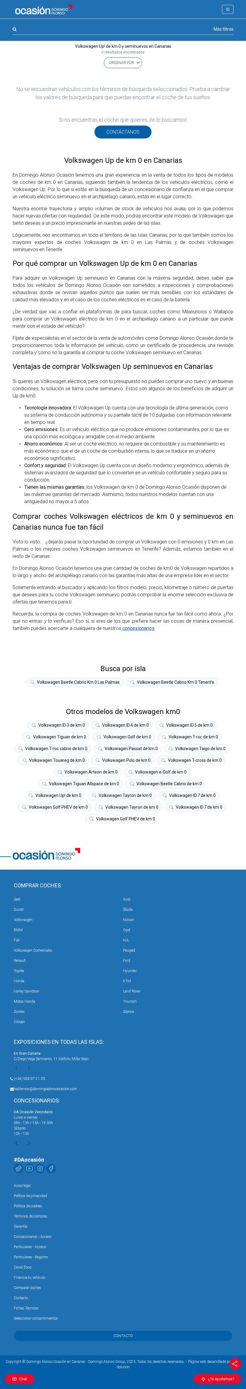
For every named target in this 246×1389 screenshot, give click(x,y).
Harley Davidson (26, 991)
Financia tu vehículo (29, 1277)
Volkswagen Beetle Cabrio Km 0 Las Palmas (78, 682)
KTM (127, 981)
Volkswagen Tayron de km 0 (125, 795)
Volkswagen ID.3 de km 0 (61, 725)
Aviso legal (22, 1186)
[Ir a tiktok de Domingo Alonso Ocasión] (18, 1168)
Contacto (21, 1298)
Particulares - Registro (31, 1257)
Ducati (19, 909)
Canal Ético (23, 1267)
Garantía (20, 1226)
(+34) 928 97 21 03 (29, 1079)
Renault (20, 961)
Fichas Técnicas (26, 1308)
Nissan (128, 920)
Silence (128, 1012)
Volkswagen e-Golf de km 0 (161, 772)
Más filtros (223, 29)
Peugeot (129, 950)
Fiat (17, 940)
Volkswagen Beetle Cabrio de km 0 (169, 783)
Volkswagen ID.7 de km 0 (192, 795)
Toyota (19, 971)
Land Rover (131, 991)
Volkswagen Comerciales (33, 950)
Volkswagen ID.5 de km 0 (189, 725)
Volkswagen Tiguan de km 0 (59, 736)
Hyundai (129, 971)
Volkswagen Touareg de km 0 (57, 760)
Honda (19, 981)
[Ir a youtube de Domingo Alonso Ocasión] (29, 1168)
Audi (126, 899)
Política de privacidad (30, 1196)
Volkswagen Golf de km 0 (127, 736)
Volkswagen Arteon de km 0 (91, 772)
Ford (126, 961)
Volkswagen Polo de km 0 (126, 760)
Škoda (128, 909)
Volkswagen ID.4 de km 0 (125, 725)
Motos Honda (24, 1001)
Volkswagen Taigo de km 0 (200, 748)
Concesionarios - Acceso (32, 1237)
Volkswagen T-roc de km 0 (193, 736)
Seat (17, 899)
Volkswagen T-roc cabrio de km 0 (56, 748)
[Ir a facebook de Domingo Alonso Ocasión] (51, 1168)
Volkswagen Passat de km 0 (131, 748)
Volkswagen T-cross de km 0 (195, 760)
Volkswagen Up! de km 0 (58, 795)
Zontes (19, 1012)
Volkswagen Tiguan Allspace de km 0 (84, 783)
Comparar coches (27, 1288)
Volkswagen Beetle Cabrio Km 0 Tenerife (175, 682)
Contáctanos (123, 132)
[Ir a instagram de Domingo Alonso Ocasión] (40, 1168)
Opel (126, 930)
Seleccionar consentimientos (36, 1318)
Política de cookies (28, 1206)
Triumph (130, 1001)
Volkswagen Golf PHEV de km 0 (58, 807)
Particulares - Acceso (30, 1247)
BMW (18, 930)
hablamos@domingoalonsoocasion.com (45, 1089)
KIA (126, 940)
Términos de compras (30, 1216)
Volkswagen (23, 920)
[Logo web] (44, 9)
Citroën (19, 1022)
